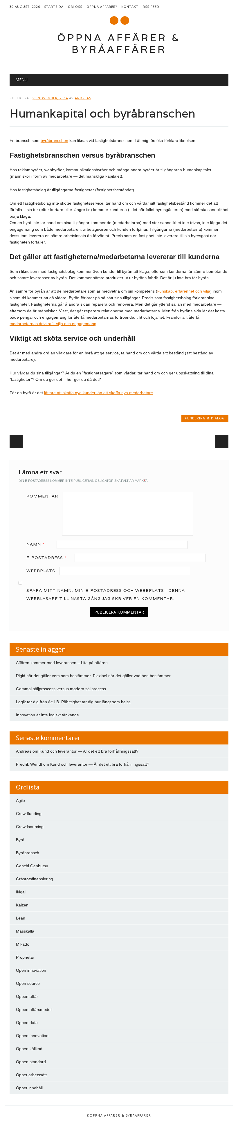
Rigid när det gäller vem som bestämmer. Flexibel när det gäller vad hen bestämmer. (94, 675)
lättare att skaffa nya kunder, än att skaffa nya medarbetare (98, 392)
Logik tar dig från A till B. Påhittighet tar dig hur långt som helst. (73, 701)
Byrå (20, 839)
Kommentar (42, 496)
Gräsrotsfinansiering (34, 879)
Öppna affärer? (101, 6)
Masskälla (25, 931)
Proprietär (25, 957)
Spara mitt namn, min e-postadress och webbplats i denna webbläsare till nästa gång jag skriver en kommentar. (105, 594)
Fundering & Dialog (205, 418)
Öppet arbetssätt (31, 1074)
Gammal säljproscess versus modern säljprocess (61, 688)
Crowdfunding (29, 813)
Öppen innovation (32, 1035)
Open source (28, 983)
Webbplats (40, 570)
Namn (35, 544)
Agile (20, 800)
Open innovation (31, 970)
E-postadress (46, 557)
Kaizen (22, 905)
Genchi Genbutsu (32, 865)
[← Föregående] (16, 441)
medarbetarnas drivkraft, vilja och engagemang (53, 323)
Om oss (75, 6)
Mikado (22, 944)
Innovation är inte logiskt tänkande (47, 715)
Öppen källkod (29, 1048)
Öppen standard (31, 1061)
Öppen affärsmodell (34, 1009)
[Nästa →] (221, 441)
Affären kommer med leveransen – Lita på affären (62, 662)
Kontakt (129, 6)
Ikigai (21, 892)
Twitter (114, 20)
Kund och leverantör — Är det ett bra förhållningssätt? (88, 751)
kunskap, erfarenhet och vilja (183, 291)
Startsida (54, 6)
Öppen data (27, 1022)
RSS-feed (151, 6)
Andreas (83, 98)
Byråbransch (27, 852)
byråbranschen (54, 140)
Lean (20, 918)
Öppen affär (27, 996)
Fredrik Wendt (29, 764)
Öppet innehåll (29, 1088)
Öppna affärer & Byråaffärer (119, 43)
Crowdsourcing (30, 826)
